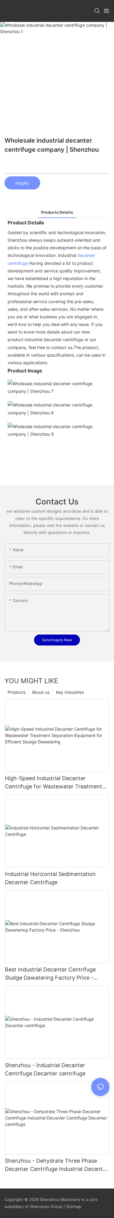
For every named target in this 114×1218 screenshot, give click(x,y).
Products (17, 692)
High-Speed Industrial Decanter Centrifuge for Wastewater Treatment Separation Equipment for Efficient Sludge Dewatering (53, 783)
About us (41, 692)
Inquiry (22, 182)
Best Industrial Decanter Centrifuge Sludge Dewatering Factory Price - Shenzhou (50, 974)
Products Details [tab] (57, 212)
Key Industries (70, 692)
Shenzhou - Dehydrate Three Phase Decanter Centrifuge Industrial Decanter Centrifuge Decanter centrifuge (56, 1165)
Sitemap (73, 1206)
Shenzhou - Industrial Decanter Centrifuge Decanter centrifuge (45, 1069)
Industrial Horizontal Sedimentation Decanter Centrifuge (50, 878)
